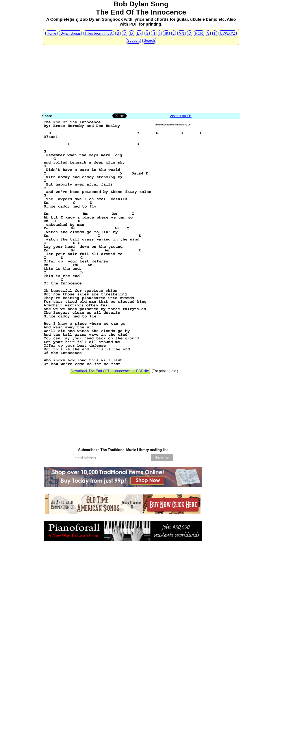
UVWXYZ (227, 33)
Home (51, 33)
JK (166, 33)
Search (149, 40)
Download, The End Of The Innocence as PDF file (110, 371)
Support (133, 40)
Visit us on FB (180, 116)
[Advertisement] (141, 79)
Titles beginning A (99, 33)
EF (139, 33)
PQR (199, 33)
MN (181, 33)
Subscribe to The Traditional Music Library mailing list (123, 450)
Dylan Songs (70, 33)
